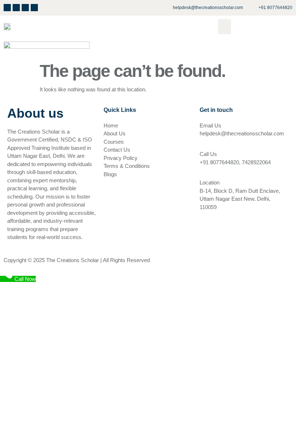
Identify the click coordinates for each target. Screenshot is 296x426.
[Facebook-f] (7, 7)
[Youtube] (34, 7)
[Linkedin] (16, 7)
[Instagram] (25, 7)
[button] (224, 26)
